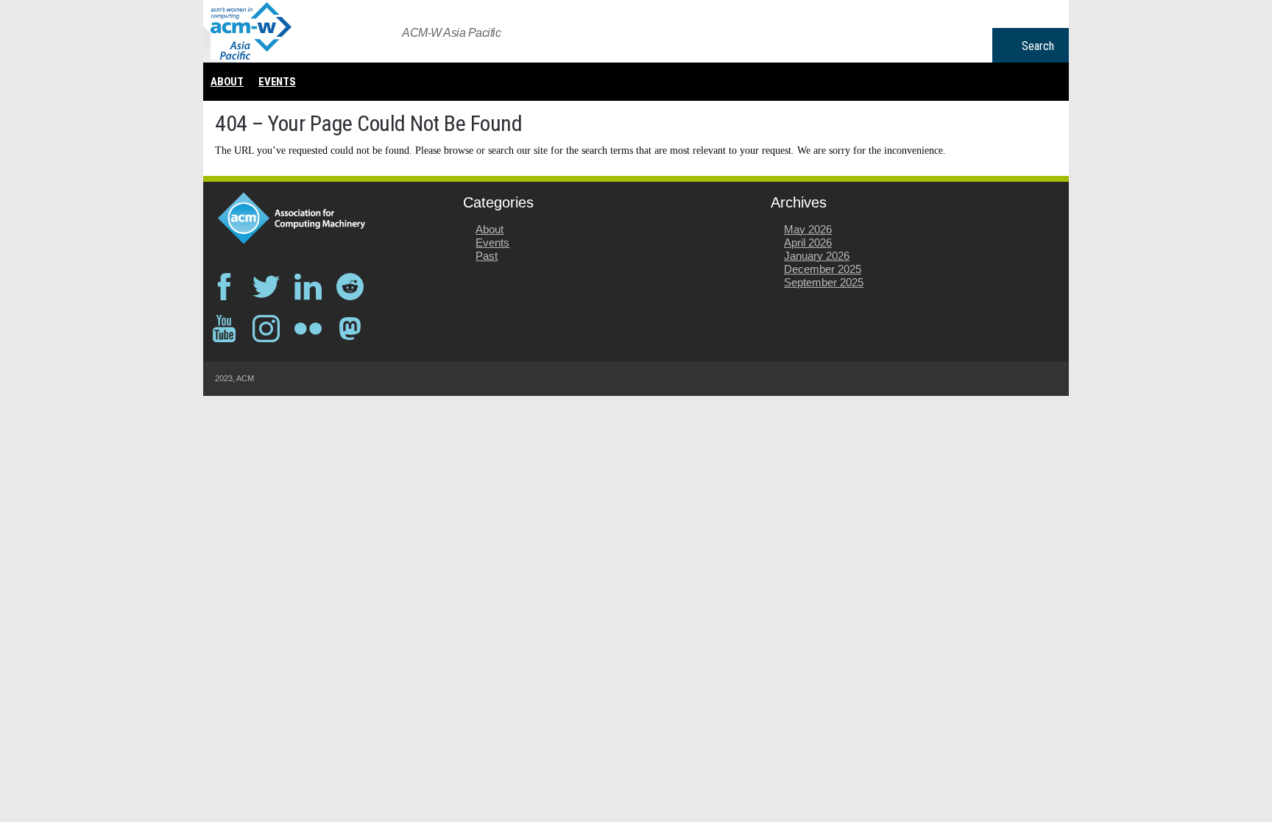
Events (277, 81)
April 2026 (808, 242)
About (227, 81)
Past (487, 255)
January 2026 (816, 255)
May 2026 (808, 229)
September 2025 (823, 282)
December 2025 (822, 269)
